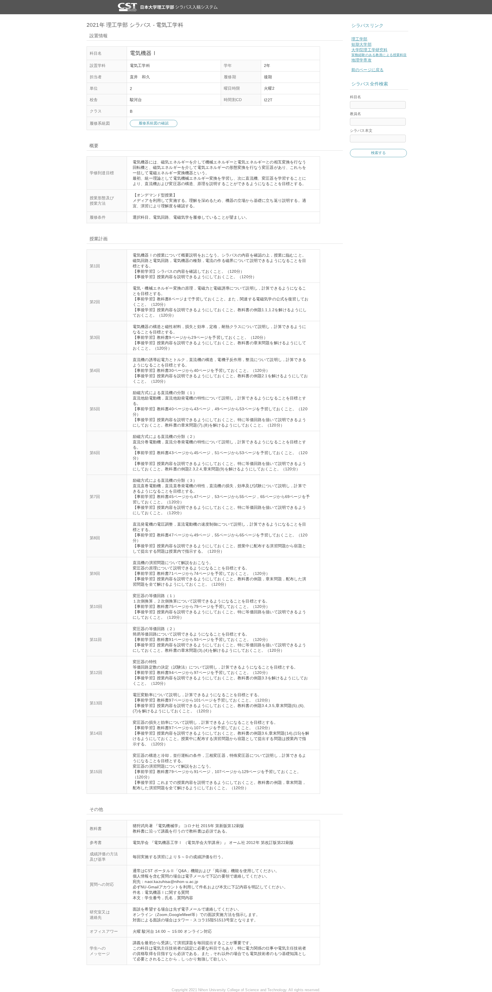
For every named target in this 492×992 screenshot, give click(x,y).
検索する (378, 153)
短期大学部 (361, 44)
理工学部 (359, 39)
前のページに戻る (367, 69)
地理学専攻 (361, 60)
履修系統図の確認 (154, 123)
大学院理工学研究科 (369, 50)
